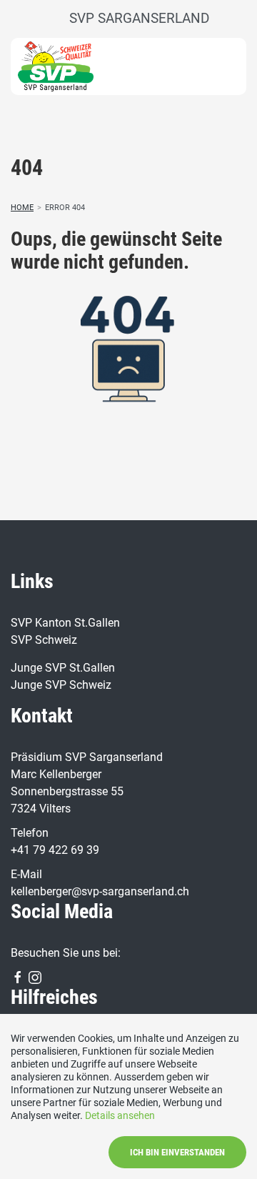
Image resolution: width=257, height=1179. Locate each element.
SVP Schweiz (44, 640)
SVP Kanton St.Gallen (65, 623)
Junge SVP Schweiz (61, 685)
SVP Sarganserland (139, 18)
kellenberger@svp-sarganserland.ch (100, 891)
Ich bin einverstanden (177, 1152)
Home (22, 207)
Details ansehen (120, 1115)
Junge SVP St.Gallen (63, 668)
